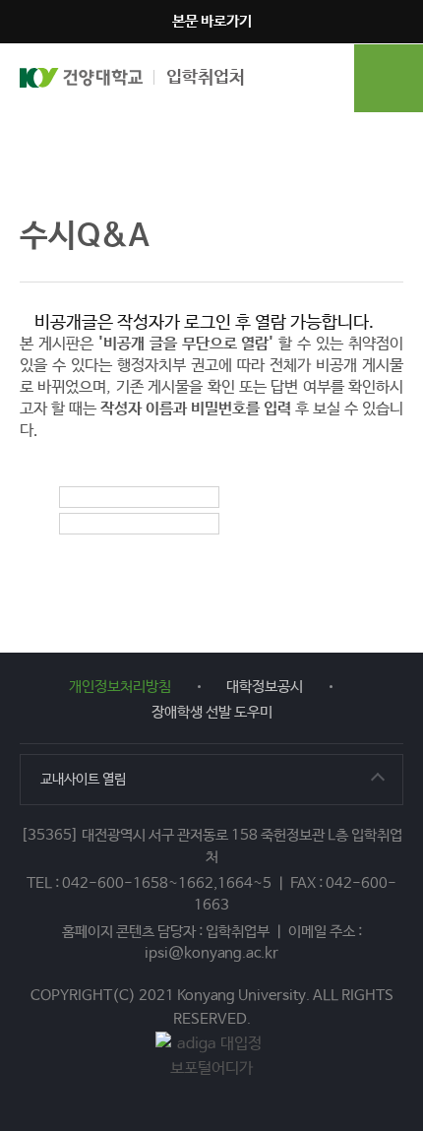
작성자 (78, 502)
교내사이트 (83, 779)
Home (20, 137)
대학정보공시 (264, 686)
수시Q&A (159, 137)
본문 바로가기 (212, 21)
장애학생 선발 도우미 (211, 712)
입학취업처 (205, 78)
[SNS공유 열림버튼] (388, 236)
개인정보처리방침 (120, 686)
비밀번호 (78, 528)
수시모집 (79, 137)
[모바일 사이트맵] (388, 77)
